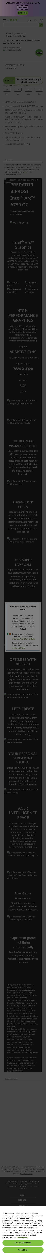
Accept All (23, 1250)
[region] (23, 1230)
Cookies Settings (23, 1242)
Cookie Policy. (22, 1237)
